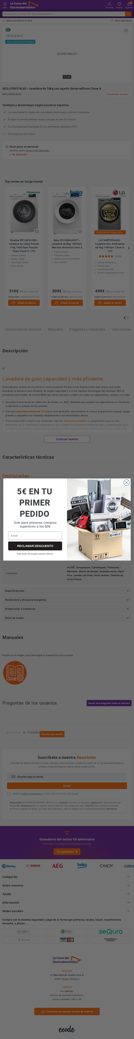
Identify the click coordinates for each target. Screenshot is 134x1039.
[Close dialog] (126, 482)
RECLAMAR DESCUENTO (35, 546)
